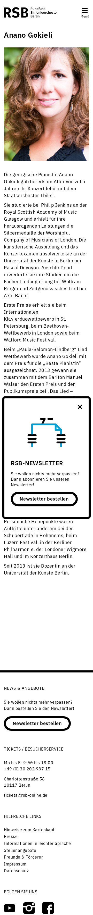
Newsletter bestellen (44, 498)
